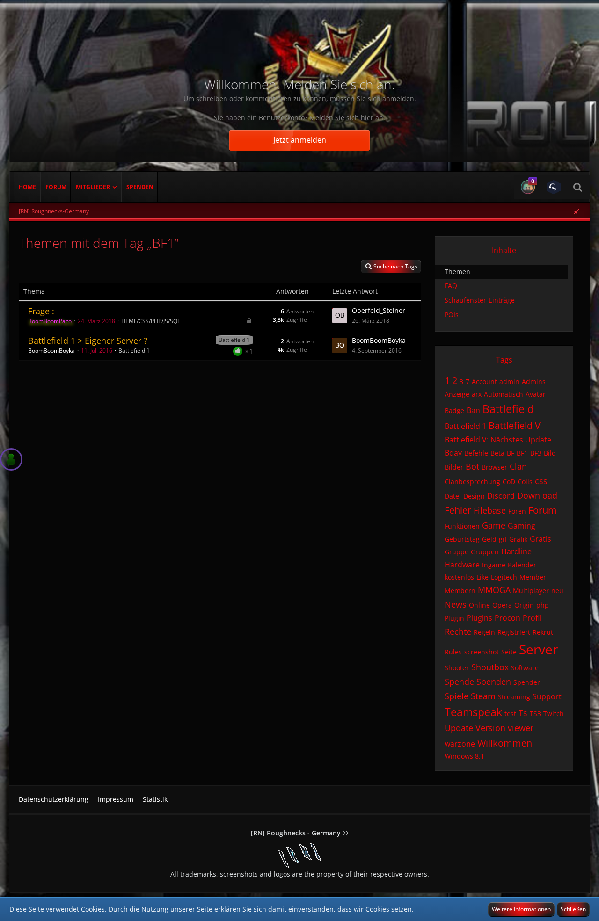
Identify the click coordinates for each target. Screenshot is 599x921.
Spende (459, 681)
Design (474, 496)
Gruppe (456, 551)
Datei (453, 496)
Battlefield (508, 408)
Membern (460, 590)
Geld (489, 539)
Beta (497, 453)
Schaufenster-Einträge (480, 300)
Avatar (536, 394)
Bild (550, 453)
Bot (472, 466)
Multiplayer (531, 590)
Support (547, 696)
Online (479, 605)
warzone (460, 744)
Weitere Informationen (521, 909)
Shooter (457, 667)
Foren (517, 511)
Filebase (490, 510)
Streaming (514, 696)
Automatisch (503, 394)
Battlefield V (515, 425)
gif (503, 539)
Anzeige (457, 394)
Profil (532, 618)
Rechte (458, 631)
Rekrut (543, 632)
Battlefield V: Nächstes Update (498, 440)
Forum (542, 510)
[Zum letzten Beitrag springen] (339, 315)
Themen (457, 271)
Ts (523, 712)
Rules (453, 651)
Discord (501, 496)
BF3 (535, 453)
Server (538, 649)
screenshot (481, 651)
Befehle (476, 453)
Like (482, 577)
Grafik (518, 539)
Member (532, 577)
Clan (518, 466)
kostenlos (459, 577)
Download (537, 495)
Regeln (484, 632)
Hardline (516, 551)
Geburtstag (462, 539)
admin (509, 381)
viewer (520, 727)
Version (490, 727)
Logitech (504, 577)
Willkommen (504, 743)
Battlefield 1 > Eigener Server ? (87, 340)
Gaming (521, 526)
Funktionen (462, 526)
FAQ (451, 285)
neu (557, 590)
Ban (473, 410)
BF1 (522, 453)
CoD (509, 481)
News (456, 604)
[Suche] (577, 187)
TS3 (535, 713)
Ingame (493, 564)
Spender (526, 682)
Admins (534, 381)
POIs (452, 314)
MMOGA (494, 589)
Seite (509, 651)
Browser (494, 467)
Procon (507, 618)
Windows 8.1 (464, 756)
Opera (502, 605)
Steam (483, 696)
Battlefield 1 (234, 340)
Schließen (573, 909)
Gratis (540, 539)
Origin (524, 605)
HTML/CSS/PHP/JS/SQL (150, 321)
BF (510, 453)
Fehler (458, 510)
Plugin (454, 618)
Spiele (456, 696)
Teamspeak (473, 711)
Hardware (462, 564)
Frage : (41, 311)
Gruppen (485, 551)
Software (525, 667)
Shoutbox (490, 667)
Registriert (513, 632)
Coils (525, 481)
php (542, 605)
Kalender (522, 564)
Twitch (553, 713)
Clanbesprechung (472, 481)
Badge (454, 410)
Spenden (493, 681)
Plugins (479, 618)
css (541, 480)
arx (477, 394)
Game (493, 525)
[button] (527, 187)
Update (459, 727)
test (510, 713)
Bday (453, 453)
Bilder (454, 467)
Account (484, 381)
